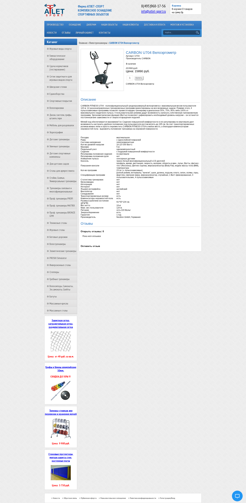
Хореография (56, 132)
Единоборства (57, 93)
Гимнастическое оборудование (57, 57)
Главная (83, 42)
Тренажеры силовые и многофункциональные (61, 189)
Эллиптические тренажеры (63, 251)
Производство (55, 24)
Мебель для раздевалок (62, 125)
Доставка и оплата (154, 24)
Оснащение (75, 24)
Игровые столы (57, 230)
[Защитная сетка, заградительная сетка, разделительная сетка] (61, 350)
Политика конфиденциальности (143, 498)
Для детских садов (59, 163)
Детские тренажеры (60, 139)
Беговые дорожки (58, 237)
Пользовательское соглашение (113, 498)
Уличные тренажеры (60, 146)
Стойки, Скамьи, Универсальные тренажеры (63, 179)
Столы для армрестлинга (62, 170)
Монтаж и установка (182, 24)
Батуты (53, 296)
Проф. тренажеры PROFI (61, 198)
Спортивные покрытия (61, 100)
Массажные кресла (59, 303)
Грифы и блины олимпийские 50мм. (60, 368)
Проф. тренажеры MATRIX (62, 205)
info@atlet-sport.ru (153, 11)
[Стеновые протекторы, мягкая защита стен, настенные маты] (61, 479)
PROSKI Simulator (58, 258)
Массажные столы (59, 310)
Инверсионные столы (60, 265)
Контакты (104, 32)
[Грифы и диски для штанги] (61, 400)
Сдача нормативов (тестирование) (59, 67)
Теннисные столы (58, 223)
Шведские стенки (58, 86)
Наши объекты (109, 24)
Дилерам (91, 24)
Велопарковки (57, 107)
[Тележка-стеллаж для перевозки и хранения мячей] (61, 437)
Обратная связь (70, 498)
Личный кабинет (85, 32)
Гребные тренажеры (60, 279)
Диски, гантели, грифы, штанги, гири (61, 116)
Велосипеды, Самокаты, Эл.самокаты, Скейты (61, 287)
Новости (52, 32)
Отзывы (66, 32)
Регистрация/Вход (167, 498)
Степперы (54, 272)
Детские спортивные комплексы (60, 155)
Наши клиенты (131, 24)
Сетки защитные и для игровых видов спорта (61, 78)
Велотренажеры (58, 244)
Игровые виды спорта (60, 48)
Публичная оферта (89, 498)
